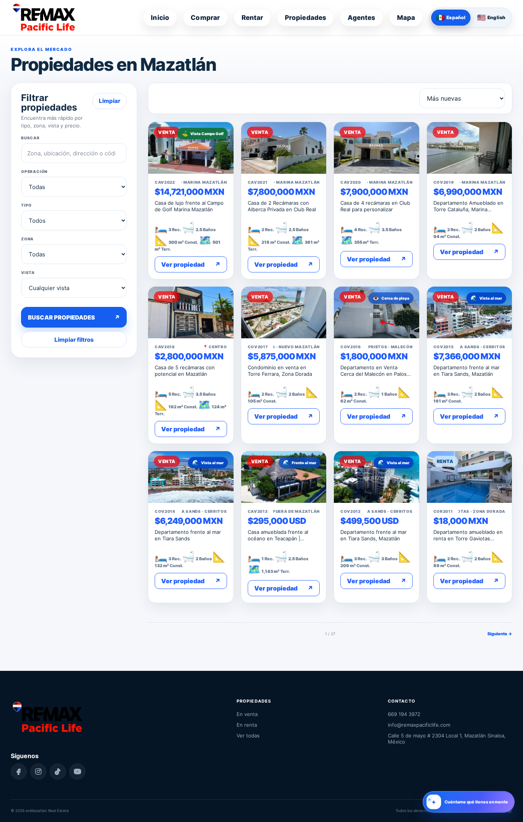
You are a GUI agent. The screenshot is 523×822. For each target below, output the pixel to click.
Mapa (406, 17)
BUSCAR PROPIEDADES (74, 317)
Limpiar (109, 100)
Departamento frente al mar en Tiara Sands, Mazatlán (466, 370)
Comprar (205, 17)
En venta (247, 714)
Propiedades (306, 17)
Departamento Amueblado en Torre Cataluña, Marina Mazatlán (468, 206)
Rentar (252, 17)
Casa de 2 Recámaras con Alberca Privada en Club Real (282, 206)
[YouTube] (77, 771)
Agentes (361, 17)
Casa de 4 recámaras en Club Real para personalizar (375, 206)
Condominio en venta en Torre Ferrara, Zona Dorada (280, 370)
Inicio (160, 17)
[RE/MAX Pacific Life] (44, 17)
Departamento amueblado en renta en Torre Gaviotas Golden (468, 535)
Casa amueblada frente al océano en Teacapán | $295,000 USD (278, 535)
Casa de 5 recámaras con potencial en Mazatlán (185, 370)
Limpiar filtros (74, 339)
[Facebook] (19, 771)
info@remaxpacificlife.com (419, 725)
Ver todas (248, 735)
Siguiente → (499, 633)
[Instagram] (38, 771)
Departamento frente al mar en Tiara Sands (188, 535)
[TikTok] (58, 771)
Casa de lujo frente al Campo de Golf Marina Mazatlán (189, 206)
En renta (247, 725)
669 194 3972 (404, 714)
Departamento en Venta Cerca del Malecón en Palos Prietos (373, 370)
